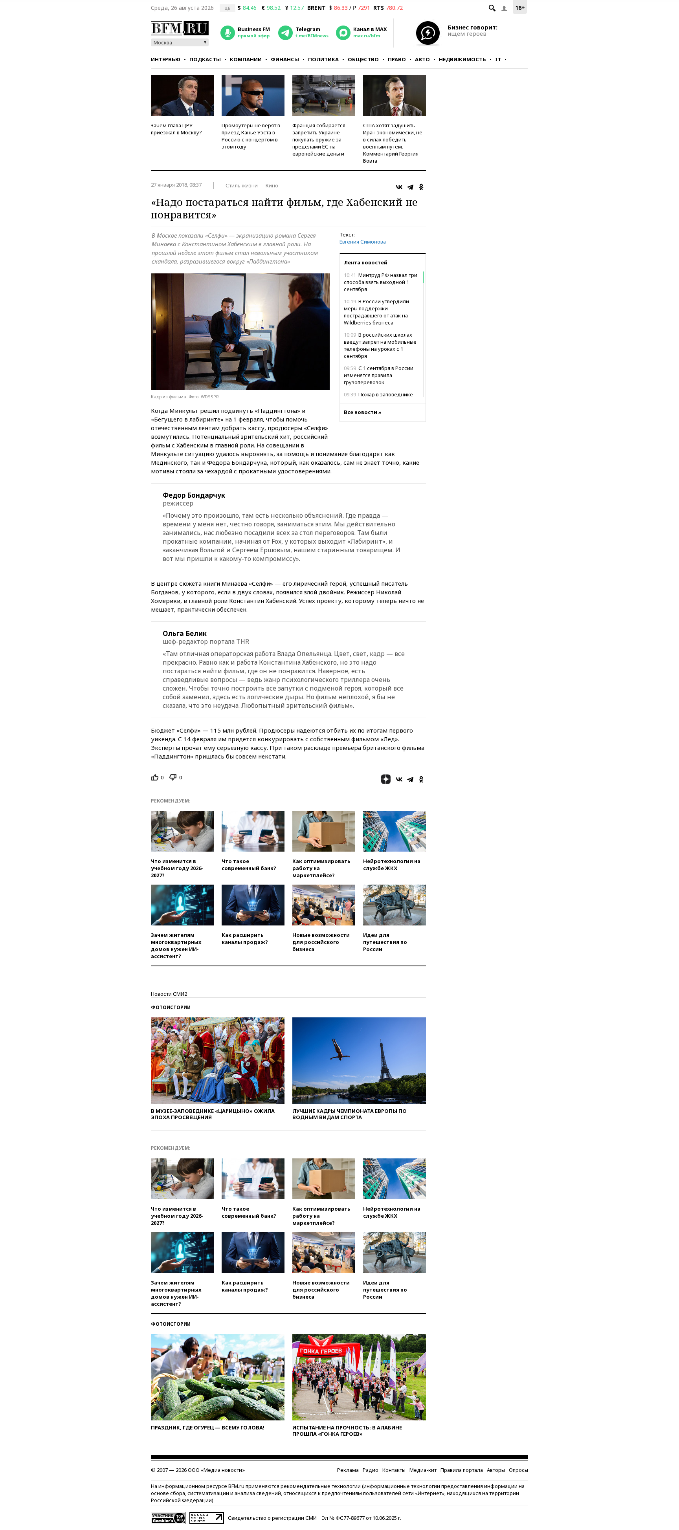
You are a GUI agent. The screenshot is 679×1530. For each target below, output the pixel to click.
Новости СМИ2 (169, 993)
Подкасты (205, 59)
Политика (323, 59)
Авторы (496, 1469)
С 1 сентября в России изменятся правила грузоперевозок (378, 375)
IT (498, 59)
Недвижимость (462, 59)
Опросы (518, 1469)
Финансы (285, 59)
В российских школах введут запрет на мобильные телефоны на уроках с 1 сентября (380, 345)
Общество (363, 59)
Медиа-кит (423, 1469)
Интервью (165, 59)
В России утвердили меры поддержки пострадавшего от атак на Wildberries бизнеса (376, 312)
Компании (246, 59)
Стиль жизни (242, 185)
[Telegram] (410, 187)
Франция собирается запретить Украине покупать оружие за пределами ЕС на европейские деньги (318, 139)
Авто (422, 59)
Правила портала (461, 1469)
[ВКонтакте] (399, 187)
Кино (272, 185)
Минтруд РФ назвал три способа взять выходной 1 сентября (380, 282)
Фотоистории (171, 1007)
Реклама (348, 1469)
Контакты (394, 1469)
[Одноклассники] (421, 187)
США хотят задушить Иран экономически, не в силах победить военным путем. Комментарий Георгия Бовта (392, 143)
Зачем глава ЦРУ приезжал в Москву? (176, 129)
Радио (370, 1469)
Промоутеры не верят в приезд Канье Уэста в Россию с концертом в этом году (251, 136)
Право (397, 59)
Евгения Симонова (363, 241)
